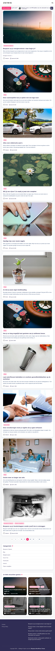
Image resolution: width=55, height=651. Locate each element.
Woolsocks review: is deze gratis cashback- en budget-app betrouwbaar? (37, 7)
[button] (7, 72)
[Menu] (52, 2)
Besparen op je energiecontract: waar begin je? (39, 640)
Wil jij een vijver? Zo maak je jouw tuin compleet (19, 208)
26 (21, 555)
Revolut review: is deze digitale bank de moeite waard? (22, 65)
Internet (5, 579)
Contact (3, 640)
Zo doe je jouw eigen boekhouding (15, 306)
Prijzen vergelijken (19, 539)
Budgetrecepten (6, 571)
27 (24, 555)
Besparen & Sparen (8, 62)
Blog (16, 62)
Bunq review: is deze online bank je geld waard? (40, 647)
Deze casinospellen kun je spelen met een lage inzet (21, 114)
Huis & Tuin (6, 441)
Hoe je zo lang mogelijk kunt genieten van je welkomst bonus (24, 350)
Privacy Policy (5, 642)
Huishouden (6, 577)
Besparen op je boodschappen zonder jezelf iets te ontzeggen (24, 542)
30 (33, 555)
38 (39, 555)
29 (30, 555)
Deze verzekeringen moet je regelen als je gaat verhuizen (22, 444)
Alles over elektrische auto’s (12, 159)
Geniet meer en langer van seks (14, 494)
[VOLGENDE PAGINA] (43, 555)
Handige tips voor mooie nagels (14, 257)
